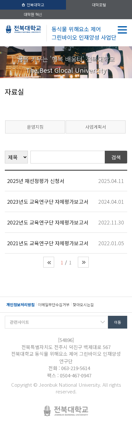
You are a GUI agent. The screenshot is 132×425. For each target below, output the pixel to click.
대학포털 (99, 4)
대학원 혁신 (33, 14)
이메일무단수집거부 (54, 304)
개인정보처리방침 (20, 304)
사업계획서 (95, 127)
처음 (48, 262)
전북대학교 (35, 4)
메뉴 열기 (122, 30)
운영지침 (35, 127)
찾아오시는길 (83, 304)
